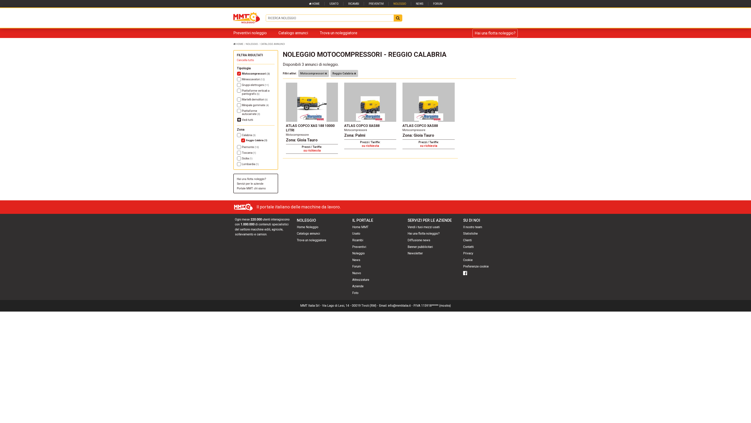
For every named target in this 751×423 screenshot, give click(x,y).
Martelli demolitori (255, 99)
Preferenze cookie (476, 266)
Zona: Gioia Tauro (302, 140)
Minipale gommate (255, 105)
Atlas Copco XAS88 (362, 126)
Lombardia (250, 164)
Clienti (467, 240)
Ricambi (353, 3)
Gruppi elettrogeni (255, 85)
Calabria (249, 135)
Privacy (468, 253)
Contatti (468, 247)
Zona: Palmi (354, 135)
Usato (334, 3)
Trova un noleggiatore (338, 33)
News (419, 3)
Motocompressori (256, 73)
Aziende (358, 286)
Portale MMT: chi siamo (251, 188)
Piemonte (250, 147)
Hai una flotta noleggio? (495, 33)
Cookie (468, 260)
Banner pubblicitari (420, 247)
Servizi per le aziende (250, 183)
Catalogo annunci (293, 33)
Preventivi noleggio (250, 33)
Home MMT (360, 227)
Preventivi (376, 3)
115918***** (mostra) (436, 305)
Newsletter (415, 253)
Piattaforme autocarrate (251, 112)
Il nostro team (472, 227)
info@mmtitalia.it (399, 305)
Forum (437, 3)
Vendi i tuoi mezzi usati (424, 227)
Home (316, 3)
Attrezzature (360, 280)
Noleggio (399, 3)
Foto (355, 293)
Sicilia (247, 158)
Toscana (249, 152)
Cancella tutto (245, 60)
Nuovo (356, 273)
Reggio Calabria (256, 140)
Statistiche (470, 233)
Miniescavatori (253, 79)
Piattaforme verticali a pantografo (255, 92)
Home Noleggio (307, 227)
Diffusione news (419, 240)
